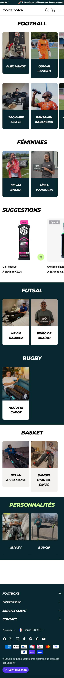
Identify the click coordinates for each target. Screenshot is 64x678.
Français (7, 630)
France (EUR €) (32, 630)
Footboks (16, 659)
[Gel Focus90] (24, 240)
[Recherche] (46, 10)
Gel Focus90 (9, 266)
